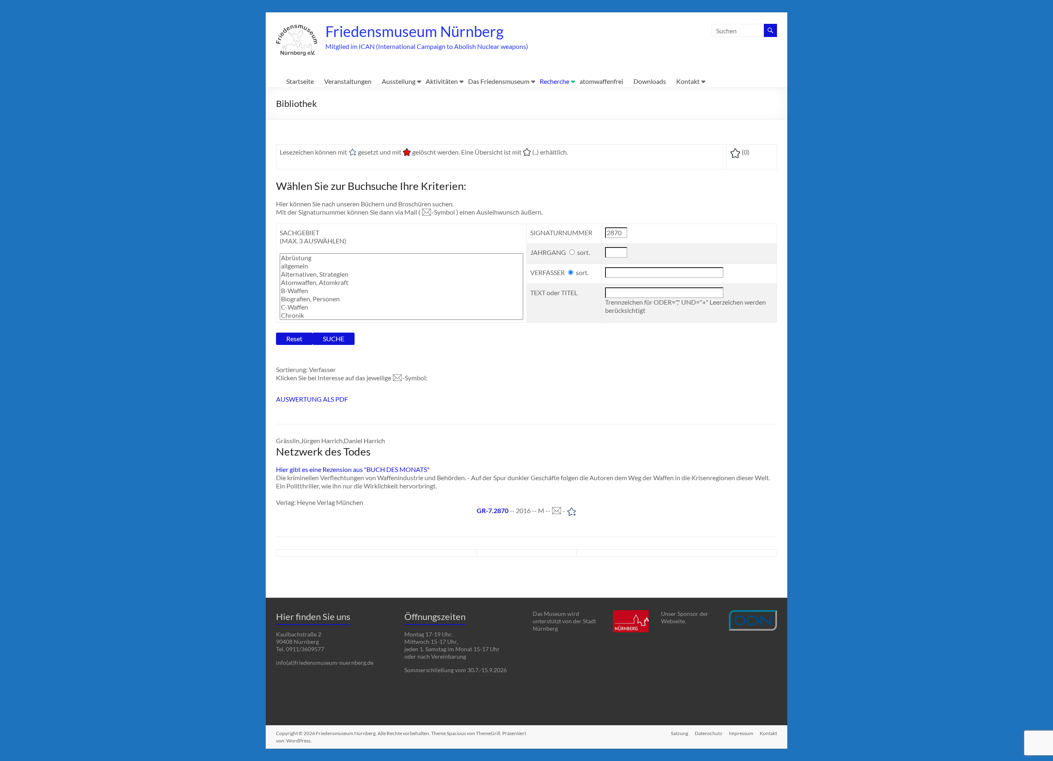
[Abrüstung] (401, 258)
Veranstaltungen (347, 81)
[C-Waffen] (401, 307)
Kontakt (688, 81)
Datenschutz (708, 733)
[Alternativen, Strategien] (401, 274)
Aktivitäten (442, 81)
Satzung (679, 733)
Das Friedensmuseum (498, 81)
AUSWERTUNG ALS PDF (312, 399)
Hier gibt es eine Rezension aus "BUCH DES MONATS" (352, 469)
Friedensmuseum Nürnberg (414, 31)
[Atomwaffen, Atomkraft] (401, 282)
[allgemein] (401, 266)
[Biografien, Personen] (401, 299)
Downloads (649, 81)
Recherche (554, 81)
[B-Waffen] (401, 291)
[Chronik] (401, 315)
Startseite (300, 81)
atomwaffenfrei (601, 81)
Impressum (741, 733)
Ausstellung (398, 81)
